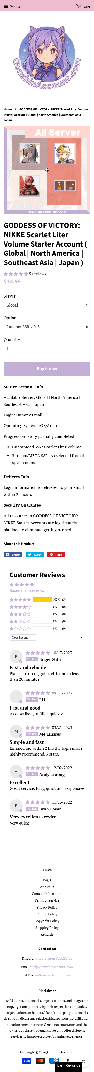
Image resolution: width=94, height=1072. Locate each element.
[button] (16, 274)
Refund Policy (47, 914)
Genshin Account (60, 1052)
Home (8, 109)
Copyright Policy (47, 920)
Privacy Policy (47, 907)
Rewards (47, 934)
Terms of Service (47, 900)
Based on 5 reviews (27, 590)
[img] (38, 653)
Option (10, 318)
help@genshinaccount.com (52, 966)
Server (10, 296)
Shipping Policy (47, 927)
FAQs (47, 880)
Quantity (12, 339)
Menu (14, 6)
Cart (86, 6)
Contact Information (47, 893)
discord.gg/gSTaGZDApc (53, 958)
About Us (47, 886)
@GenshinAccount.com (53, 975)
